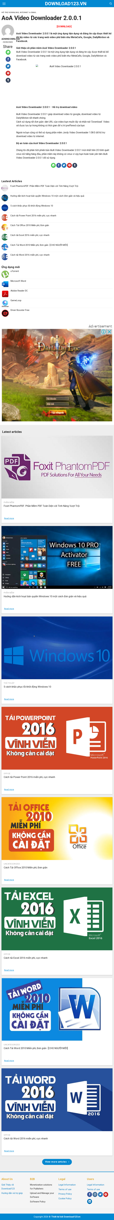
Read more (9, 518)
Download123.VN (57, 3)
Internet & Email (28, 12)
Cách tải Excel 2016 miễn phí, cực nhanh (29, 235)
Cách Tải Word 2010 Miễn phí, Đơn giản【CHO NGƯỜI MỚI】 (39, 245)
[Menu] (4, 3)
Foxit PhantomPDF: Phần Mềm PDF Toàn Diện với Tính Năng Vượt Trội (44, 186)
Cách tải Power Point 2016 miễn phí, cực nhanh (33, 215)
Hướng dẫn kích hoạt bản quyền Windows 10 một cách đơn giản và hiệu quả (47, 196)
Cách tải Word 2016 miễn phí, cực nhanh (30, 255)
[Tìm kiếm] (111, 3)
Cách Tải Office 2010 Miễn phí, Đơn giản (29, 225)
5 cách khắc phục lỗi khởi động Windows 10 (31, 205)
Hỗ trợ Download (10, 12)
